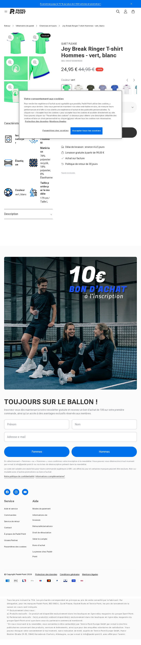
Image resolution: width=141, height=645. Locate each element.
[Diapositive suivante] (134, 80)
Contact (8, 527)
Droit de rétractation (41, 532)
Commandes (10, 515)
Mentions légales (90, 574)
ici (68, 118)
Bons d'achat (38, 545)
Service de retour (12, 521)
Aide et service (11, 508)
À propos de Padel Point (15, 534)
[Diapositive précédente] (127, 80)
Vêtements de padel (25, 26)
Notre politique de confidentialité (19, 476)
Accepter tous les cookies (86, 130)
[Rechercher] (118, 11)
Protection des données (46, 574)
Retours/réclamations (42, 526)
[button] (6, 11)
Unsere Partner (11, 540)
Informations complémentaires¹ (50, 476)
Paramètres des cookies (15, 546)
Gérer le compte (39, 539)
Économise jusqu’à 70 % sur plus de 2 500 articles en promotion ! (70, 4)
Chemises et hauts (48, 26)
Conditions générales (69, 574)
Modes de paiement (41, 508)
